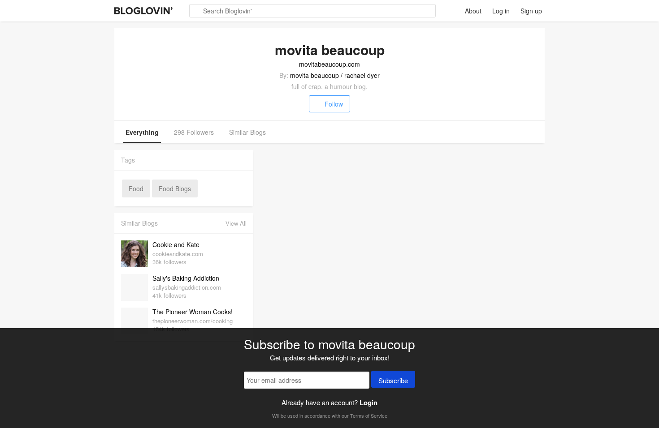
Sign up (531, 10)
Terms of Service (368, 415)
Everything (142, 132)
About (473, 10)
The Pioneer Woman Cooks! (192, 312)
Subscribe (393, 380)
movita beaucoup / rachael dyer (335, 75)
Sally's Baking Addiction (185, 278)
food (136, 188)
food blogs (175, 188)
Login (368, 402)
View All (236, 223)
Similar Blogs (247, 132)
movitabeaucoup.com (329, 64)
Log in (501, 10)
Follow (334, 103)
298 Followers (194, 132)
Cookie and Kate (175, 244)
